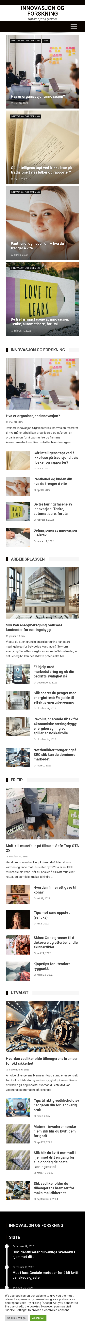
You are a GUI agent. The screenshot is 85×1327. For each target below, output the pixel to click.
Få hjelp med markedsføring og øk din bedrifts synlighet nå (54, 671)
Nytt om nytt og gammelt (42, 19)
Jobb (45, 40)
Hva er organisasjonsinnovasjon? (33, 416)
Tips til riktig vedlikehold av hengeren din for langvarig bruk (56, 1105)
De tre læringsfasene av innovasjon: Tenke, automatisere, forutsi (53, 509)
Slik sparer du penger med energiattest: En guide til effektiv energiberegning (55, 697)
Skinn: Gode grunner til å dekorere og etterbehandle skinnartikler (56, 942)
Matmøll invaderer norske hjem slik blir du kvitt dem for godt (55, 1131)
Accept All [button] (38, 1317)
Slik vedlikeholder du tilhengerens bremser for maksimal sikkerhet (54, 1188)
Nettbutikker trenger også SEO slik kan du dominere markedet (55, 754)
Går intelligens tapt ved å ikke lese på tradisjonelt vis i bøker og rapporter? (56, 457)
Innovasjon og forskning (42, 11)
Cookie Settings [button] (16, 1317)
